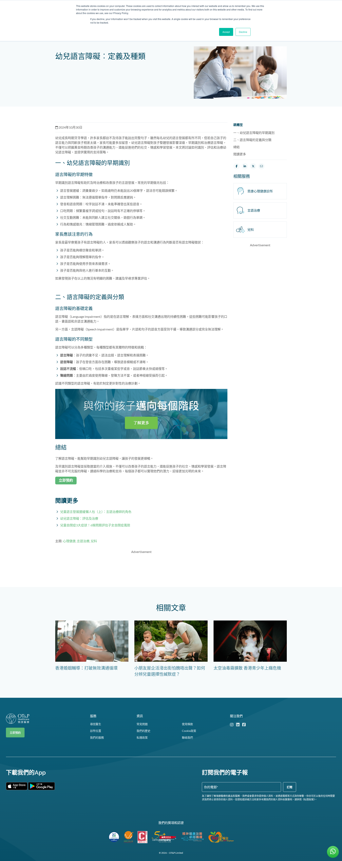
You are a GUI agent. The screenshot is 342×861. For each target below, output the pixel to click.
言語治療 (83, 541)
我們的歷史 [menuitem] (143, 730)
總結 (236, 147)
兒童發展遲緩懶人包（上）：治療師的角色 (95, 512)
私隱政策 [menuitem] (142, 737)
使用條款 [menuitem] (187, 724)
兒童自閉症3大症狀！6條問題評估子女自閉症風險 (95, 525)
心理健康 (69, 541)
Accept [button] (226, 31)
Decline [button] (243, 31)
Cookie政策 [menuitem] (189, 730)
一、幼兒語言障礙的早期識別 (254, 133)
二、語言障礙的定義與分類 (252, 140)
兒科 (94, 541)
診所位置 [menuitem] (95, 730)
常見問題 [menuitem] (142, 724)
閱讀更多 (239, 154)
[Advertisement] (141, 566)
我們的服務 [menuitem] (97, 737)
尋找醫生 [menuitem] (95, 724)
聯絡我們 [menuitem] (187, 737)
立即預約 (15, 732)
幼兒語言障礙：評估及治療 (79, 518)
